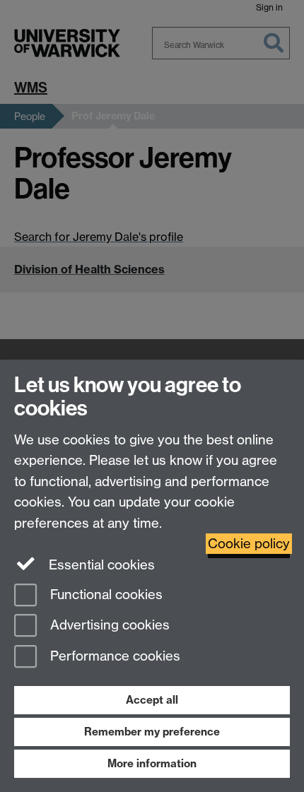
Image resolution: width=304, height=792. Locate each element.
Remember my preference (152, 731)
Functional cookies (105, 594)
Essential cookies (100, 565)
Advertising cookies (108, 625)
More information (152, 763)
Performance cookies (113, 657)
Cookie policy (249, 544)
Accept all (152, 700)
